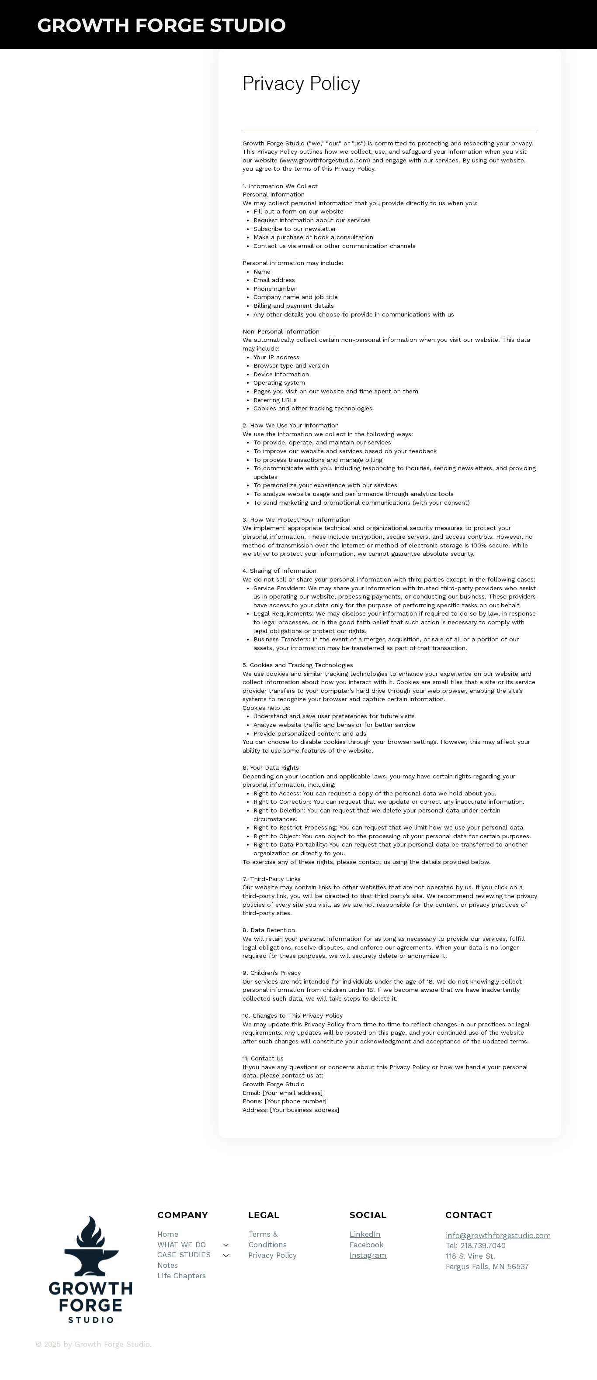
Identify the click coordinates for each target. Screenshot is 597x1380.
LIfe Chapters (181, 1275)
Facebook (367, 1244)
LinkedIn (365, 1234)
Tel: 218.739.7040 (476, 1245)
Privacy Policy (272, 1255)
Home (167, 1234)
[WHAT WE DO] (226, 1245)
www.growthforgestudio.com (324, 160)
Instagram (368, 1255)
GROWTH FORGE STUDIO (161, 25)
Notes (167, 1265)
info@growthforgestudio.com (498, 1235)
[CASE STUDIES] (226, 1255)
